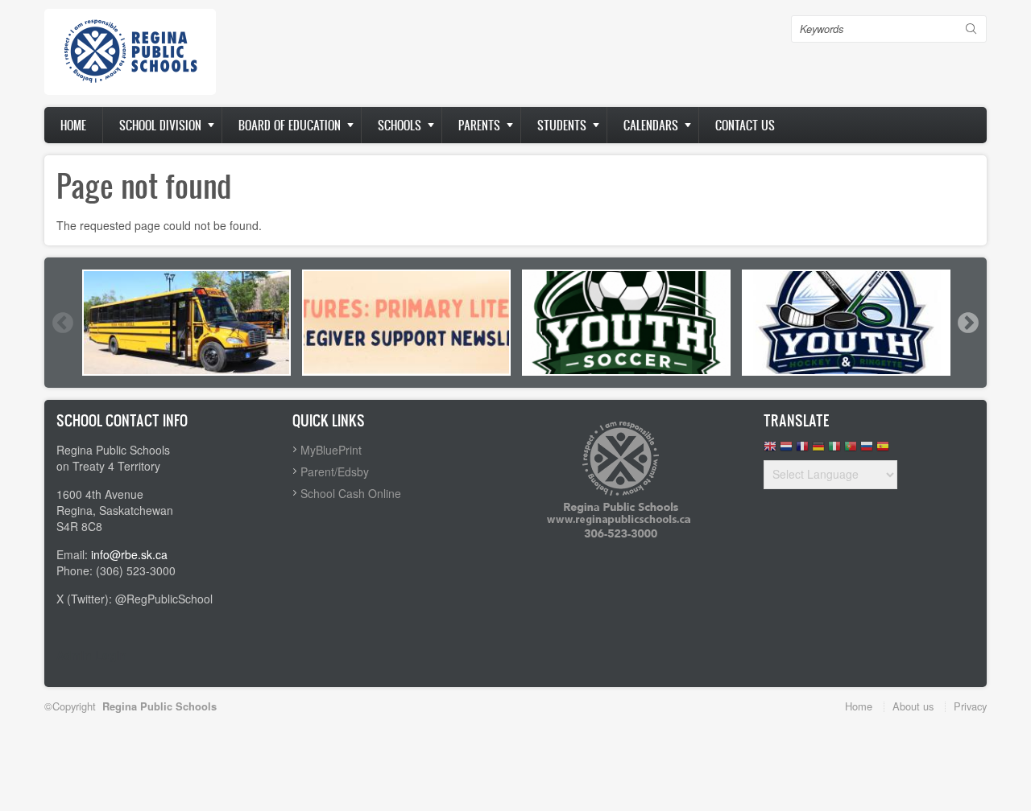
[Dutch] (786, 450)
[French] (802, 450)
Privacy (970, 706)
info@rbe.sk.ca (129, 554)
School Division (160, 125)
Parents (479, 125)
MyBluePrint (331, 450)
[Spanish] (882, 450)
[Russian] (866, 450)
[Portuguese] (850, 450)
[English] (770, 450)
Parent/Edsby (334, 471)
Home (73, 125)
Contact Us (745, 125)
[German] (818, 450)
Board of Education (289, 125)
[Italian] (834, 450)
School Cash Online (350, 493)
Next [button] (967, 322)
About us (913, 706)
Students (561, 125)
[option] (186, 323)
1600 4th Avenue (99, 494)
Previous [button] (62, 322)
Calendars (650, 125)
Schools (399, 125)
